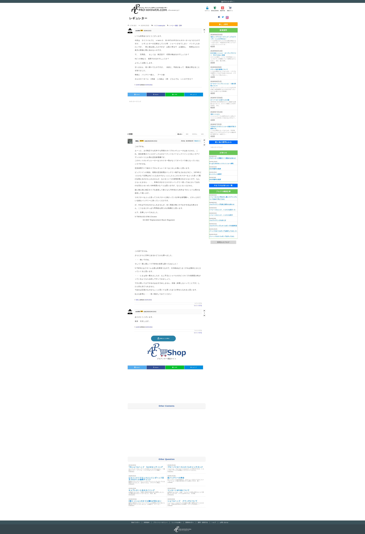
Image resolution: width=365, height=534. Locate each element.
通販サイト (230, 10)
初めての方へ (135, 522)
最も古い (180, 134)
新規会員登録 (215, 10)
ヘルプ (214, 522)
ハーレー (172, 25)
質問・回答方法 (203, 522)
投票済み (194, 134)
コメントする (198, 303)
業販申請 (222, 10)
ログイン (207, 10)
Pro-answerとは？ (174, 10)
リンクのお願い (177, 522)
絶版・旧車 (178, 25)
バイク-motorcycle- (159, 25)
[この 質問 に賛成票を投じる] (204, 29)
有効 (202, 134)
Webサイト (197, 141)
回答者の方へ (189, 522)
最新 (187, 134)
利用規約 (147, 522)
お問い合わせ (224, 522)
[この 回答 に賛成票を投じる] (204, 140)
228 (141, 30)
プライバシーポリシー (160, 522)
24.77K (141, 140)
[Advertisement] (167, 116)
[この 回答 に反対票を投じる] (204, 145)
